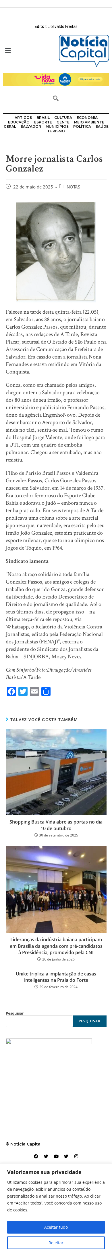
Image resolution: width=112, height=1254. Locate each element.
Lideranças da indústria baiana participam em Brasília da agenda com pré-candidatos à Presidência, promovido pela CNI (56, 946)
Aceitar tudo (56, 1227)
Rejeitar (56, 1242)
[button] (28, 51)
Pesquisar (15, 1013)
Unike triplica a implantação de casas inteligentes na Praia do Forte (56, 977)
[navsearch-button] (56, 99)
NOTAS (73, 187)
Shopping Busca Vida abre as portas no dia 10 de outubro (56, 825)
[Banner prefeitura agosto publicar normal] (56, 79)
